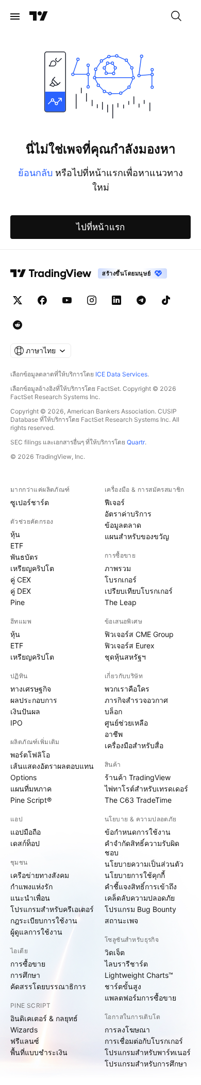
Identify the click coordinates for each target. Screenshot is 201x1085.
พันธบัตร (24, 557)
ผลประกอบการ (33, 700)
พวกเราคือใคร (127, 688)
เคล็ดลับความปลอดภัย (140, 897)
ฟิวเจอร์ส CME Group (139, 634)
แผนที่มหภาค (31, 788)
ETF (16, 545)
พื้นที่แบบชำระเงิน (39, 1052)
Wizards (24, 1029)
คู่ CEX (20, 579)
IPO (16, 722)
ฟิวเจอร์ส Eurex (130, 645)
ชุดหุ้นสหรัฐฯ (125, 656)
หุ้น (15, 534)
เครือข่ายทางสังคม (39, 875)
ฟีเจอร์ (115, 502)
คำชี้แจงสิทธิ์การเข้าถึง (141, 886)
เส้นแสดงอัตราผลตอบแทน (52, 766)
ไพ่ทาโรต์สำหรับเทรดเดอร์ (146, 788)
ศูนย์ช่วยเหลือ (126, 722)
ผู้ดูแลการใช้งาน (36, 931)
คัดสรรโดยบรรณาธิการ (48, 986)
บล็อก (113, 711)
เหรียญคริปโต (32, 568)
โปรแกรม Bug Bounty (140, 909)
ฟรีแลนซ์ (24, 1041)
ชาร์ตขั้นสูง (123, 986)
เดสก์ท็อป (25, 843)
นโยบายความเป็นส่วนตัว (144, 863)
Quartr (136, 442)
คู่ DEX (20, 591)
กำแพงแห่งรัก (31, 886)
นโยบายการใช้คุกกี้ (135, 875)
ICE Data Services (121, 374)
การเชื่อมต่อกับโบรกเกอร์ (144, 1041)
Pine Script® (31, 800)
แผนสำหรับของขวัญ (137, 536)
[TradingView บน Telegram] (141, 300)
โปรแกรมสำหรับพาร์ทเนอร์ (148, 1052)
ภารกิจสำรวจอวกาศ (136, 700)
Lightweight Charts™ (139, 975)
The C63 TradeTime (138, 800)
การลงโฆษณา (127, 1029)
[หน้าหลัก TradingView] (38, 16)
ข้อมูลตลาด (123, 525)
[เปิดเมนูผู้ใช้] (15, 16)
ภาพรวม (118, 568)
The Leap (121, 602)
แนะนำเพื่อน (30, 897)
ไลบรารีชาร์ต (126, 963)
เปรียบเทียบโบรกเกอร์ (139, 591)
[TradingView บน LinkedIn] (116, 300)
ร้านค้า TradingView (138, 777)
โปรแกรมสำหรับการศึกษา (146, 1063)
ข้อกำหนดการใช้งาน (138, 832)
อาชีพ (114, 734)
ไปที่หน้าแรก (100, 227)
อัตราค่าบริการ (128, 513)
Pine (17, 602)
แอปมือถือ (25, 832)
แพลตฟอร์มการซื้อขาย (140, 997)
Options (23, 777)
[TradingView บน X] (17, 300)
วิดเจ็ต (115, 952)
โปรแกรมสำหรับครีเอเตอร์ (52, 909)
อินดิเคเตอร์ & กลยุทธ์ (44, 1018)
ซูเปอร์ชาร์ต (29, 502)
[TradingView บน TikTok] (166, 300)
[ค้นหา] (176, 16)
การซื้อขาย (27, 963)
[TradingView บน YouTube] (67, 300)
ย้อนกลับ (35, 172)
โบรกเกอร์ (121, 579)
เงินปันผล (25, 711)
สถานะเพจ (121, 920)
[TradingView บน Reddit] (17, 325)
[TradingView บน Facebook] (42, 300)
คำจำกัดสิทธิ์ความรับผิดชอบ (142, 848)
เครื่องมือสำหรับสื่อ (134, 745)
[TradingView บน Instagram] (92, 300)
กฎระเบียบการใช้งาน (43, 920)
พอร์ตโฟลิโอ (30, 754)
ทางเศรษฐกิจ (30, 688)
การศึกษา (25, 975)
